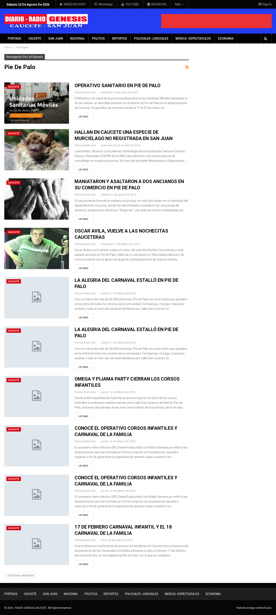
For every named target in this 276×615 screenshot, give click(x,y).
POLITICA (98, 38)
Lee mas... (84, 116)
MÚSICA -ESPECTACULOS (193, 38)
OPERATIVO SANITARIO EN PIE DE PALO (117, 85)
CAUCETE (34, 38)
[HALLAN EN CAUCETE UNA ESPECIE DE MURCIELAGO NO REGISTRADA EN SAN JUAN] (36, 149)
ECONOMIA (226, 38)
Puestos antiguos (21, 575)
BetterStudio (264, 607)
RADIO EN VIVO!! (75, 4)
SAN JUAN (55, 38)
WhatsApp (106, 4)
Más (178, 4)
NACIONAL (77, 38)
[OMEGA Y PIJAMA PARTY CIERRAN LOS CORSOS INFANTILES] (36, 396)
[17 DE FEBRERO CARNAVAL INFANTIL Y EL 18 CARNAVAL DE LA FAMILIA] (36, 544)
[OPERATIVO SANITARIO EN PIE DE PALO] (36, 103)
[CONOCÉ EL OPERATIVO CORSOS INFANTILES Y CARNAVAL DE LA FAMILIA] (36, 445)
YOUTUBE (132, 4)
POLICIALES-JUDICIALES (151, 38)
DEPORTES (119, 38)
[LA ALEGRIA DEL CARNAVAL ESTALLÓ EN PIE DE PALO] (36, 297)
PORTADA (14, 38)
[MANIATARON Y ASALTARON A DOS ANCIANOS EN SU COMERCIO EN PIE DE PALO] (36, 199)
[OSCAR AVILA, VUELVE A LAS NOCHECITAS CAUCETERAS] (36, 248)
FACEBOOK (158, 4)
